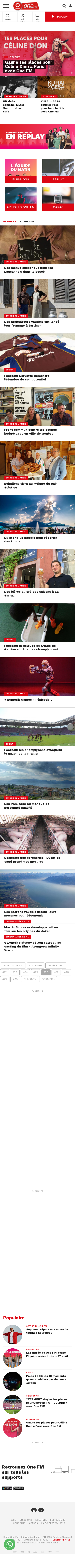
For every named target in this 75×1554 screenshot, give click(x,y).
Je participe (37, 785)
